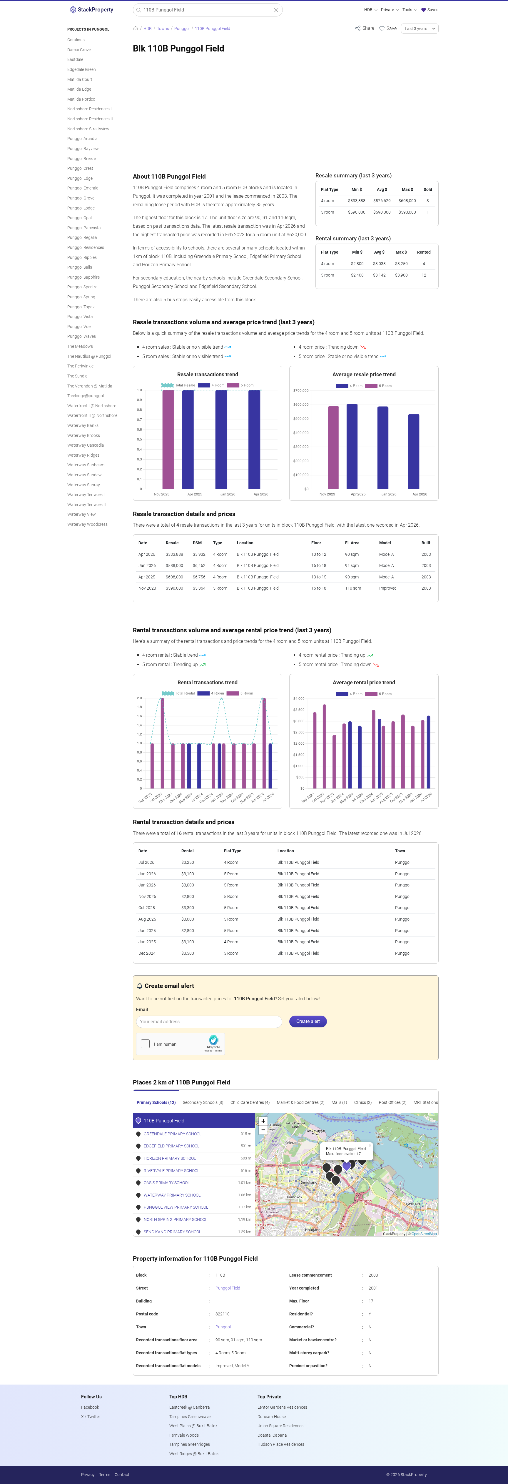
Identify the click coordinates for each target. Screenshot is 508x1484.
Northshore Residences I (89, 109)
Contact (122, 1474)
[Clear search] (276, 10)
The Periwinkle (80, 366)
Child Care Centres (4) (250, 1102)
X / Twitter (90, 1416)
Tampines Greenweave (189, 1416)
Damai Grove (79, 49)
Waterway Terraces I (86, 494)
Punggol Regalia (82, 237)
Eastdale (75, 59)
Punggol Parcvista (84, 227)
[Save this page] (388, 28)
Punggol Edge (80, 178)
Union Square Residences (280, 1425)
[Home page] (135, 28)
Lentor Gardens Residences (282, 1407)
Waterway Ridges (83, 455)
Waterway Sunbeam (85, 465)
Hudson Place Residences (281, 1444)
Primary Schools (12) (156, 1102)
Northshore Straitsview (88, 129)
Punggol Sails (79, 267)
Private (388, 9)
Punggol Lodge (81, 208)
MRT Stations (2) (429, 1102)
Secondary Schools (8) (203, 1102)
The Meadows (80, 346)
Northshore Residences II (90, 119)
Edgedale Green (81, 69)
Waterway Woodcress (87, 524)
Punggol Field (227, 1288)
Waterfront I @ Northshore (91, 405)
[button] (350, 1169)
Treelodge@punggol (85, 395)
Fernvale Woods (184, 1435)
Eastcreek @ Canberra (189, 1407)
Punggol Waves (81, 336)
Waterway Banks (82, 425)
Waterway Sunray (83, 485)
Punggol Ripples (82, 257)
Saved (433, 9)
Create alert (308, 1021)
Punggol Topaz (81, 307)
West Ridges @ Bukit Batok (194, 1453)
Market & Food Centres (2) (301, 1102)
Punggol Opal (79, 217)
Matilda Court (79, 79)
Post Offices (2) (393, 1102)
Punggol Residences (85, 247)
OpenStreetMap (424, 1233)
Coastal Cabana (272, 1435)
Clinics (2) (363, 1102)
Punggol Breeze (81, 158)
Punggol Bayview (83, 148)
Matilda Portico (81, 99)
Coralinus (76, 39)
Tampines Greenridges (189, 1444)
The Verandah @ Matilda (89, 386)
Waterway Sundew (84, 475)
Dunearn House (272, 1416)
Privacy (88, 1474)
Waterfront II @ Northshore (92, 415)
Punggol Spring (81, 297)
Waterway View (81, 514)
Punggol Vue (79, 326)
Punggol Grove (80, 198)
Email (142, 1009)
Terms (104, 1474)
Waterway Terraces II (86, 504)
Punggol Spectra (82, 287)
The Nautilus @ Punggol (89, 356)
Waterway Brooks (83, 435)
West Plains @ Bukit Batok (193, 1425)
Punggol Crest (80, 168)
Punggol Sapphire (83, 277)
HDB (368, 9)
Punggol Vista (80, 316)
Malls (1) (339, 1102)
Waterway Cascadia (85, 445)
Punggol (223, 1327)
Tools (407, 9)
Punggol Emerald (82, 188)
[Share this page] (364, 28)
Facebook (90, 1407)
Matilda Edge (79, 89)
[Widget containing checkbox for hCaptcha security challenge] (180, 1044)
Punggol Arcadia (82, 138)
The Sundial (77, 376)
